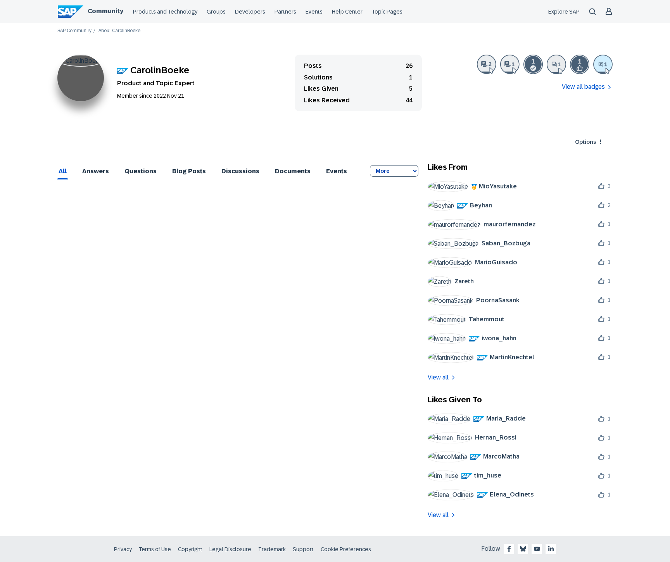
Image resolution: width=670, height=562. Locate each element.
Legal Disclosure (230, 549)
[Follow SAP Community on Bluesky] (523, 549)
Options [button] (585, 142)
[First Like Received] (579, 64)
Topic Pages (387, 12)
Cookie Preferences (346, 549)
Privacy (123, 549)
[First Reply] (603, 64)
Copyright (190, 549)
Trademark (272, 549)
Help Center (347, 12)
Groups (216, 12)
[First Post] (556, 64)
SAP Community (74, 30)
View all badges (583, 86)
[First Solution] (533, 64)
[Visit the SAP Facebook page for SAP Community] (509, 549)
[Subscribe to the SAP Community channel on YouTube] (537, 549)
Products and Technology (165, 12)
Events (314, 12)
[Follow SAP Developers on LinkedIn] (551, 549)
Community (105, 11)
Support (303, 549)
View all (438, 377)
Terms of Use (155, 549)
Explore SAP (564, 12)
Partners (285, 12)
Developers (250, 12)
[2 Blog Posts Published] (486, 64)
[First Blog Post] (510, 64)
